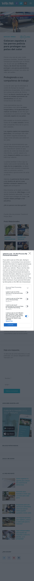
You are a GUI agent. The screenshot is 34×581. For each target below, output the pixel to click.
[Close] (30, 254)
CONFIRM (10, 324)
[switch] (26, 292)
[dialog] (17, 290)
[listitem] (17, 288)
